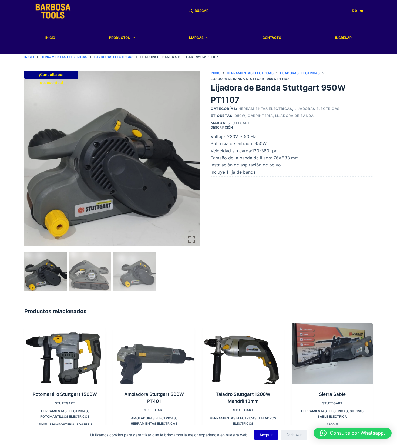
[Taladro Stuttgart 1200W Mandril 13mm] (243, 353)
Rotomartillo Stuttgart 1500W (65, 394)
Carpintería (260, 115)
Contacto (272, 38)
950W (240, 115)
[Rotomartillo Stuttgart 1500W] (64, 353)
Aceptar (266, 435)
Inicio (50, 38)
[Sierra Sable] (332, 353)
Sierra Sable (332, 394)
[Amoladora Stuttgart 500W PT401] (153, 353)
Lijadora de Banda (294, 115)
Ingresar (343, 38)
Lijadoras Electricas (316, 108)
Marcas (196, 38)
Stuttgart (239, 123)
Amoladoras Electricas (153, 418)
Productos (119, 38)
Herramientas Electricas (265, 108)
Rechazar (294, 435)
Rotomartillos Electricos (64, 416)
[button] (191, 162)
